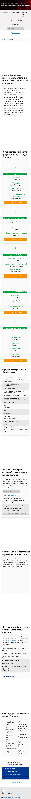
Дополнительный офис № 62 (16, 506)
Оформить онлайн (15, 202)
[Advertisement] (15, 56)
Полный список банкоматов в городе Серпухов (12, 676)
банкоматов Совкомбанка (10, 640)
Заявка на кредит (25, 14)
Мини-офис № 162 (13, 495)
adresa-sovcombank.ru (12, 797)
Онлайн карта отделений (13, 775)
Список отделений (11, 772)
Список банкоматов (11, 778)
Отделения (15, 12)
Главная (5, 12)
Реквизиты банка (10, 769)
